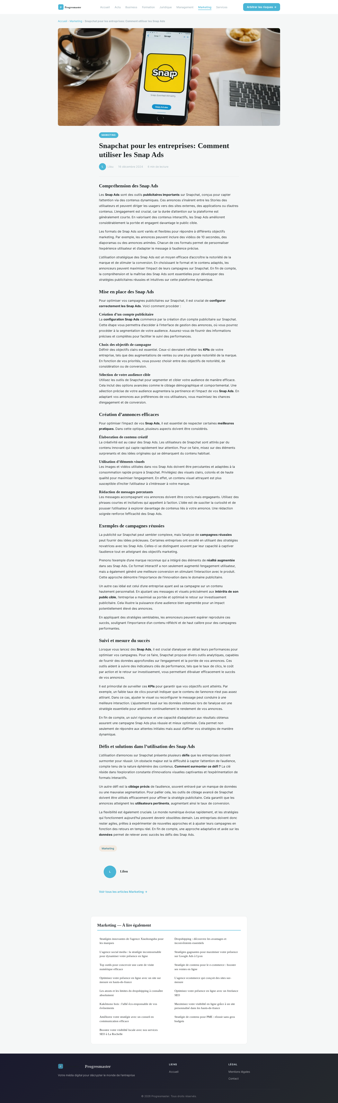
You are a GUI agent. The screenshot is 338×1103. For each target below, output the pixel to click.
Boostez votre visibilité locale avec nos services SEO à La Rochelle (129, 1032)
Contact (233, 1078)
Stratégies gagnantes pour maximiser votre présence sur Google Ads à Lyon (206, 954)
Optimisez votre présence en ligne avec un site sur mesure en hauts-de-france (130, 980)
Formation (148, 7)
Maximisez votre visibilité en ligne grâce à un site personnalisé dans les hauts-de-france (204, 1006)
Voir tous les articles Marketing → (123, 892)
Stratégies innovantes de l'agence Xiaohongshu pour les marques (132, 941)
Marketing (204, 7)
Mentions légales (239, 1071)
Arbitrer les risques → (261, 7)
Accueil (105, 7)
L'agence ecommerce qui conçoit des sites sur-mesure (202, 980)
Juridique (165, 7)
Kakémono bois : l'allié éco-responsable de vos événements (128, 1006)
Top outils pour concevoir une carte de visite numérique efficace (127, 967)
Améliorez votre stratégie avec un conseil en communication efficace (127, 1018)
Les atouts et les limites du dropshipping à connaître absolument (131, 993)
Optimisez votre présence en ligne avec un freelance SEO (206, 993)
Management (184, 7)
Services (221, 7)
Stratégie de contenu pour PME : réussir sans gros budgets (204, 1018)
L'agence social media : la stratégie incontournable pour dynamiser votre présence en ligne (130, 954)
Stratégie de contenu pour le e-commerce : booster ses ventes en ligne (205, 967)
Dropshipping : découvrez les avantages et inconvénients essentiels (200, 941)
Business (131, 7)
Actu (118, 7)
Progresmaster (98, 1066)
